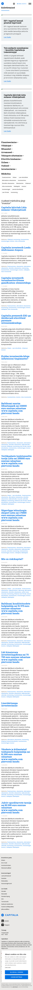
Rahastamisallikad (6, 868)
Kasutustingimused (6, 883)
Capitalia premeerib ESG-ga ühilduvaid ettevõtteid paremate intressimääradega (16, 319)
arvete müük (25, 592)
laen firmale (23, 446)
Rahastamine (19, 183)
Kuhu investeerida (7, 186)
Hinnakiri (3, 891)
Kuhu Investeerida (20, 241)
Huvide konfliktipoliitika (7, 906)
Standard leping (5, 896)
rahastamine (19, 266)
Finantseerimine (6, 177)
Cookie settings (16, 977)
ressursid (3, 446)
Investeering (14, 192)
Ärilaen (9, 348)
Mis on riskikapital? (12, 559)
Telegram (7, 925)
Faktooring (21, 590)
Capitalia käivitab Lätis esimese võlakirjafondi (14, 208)
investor (12, 241)
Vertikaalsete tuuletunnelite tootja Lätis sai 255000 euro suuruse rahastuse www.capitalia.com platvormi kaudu (16, 461)
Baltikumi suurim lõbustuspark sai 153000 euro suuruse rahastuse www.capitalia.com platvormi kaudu (14, 408)
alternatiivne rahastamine (23, 306)
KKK (2, 899)
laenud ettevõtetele (12, 741)
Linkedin (6, 921)
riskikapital (26, 270)
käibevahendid (26, 444)
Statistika (3, 878)
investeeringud (5, 241)
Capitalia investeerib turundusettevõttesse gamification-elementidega (16, 280)
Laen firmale (5, 192)
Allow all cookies (16, 972)
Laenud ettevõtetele (17, 189)
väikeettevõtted (13, 590)
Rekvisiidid (4, 894)
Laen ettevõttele (17, 348)
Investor (24, 186)
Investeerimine (25, 239)
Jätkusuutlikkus (5, 909)
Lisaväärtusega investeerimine (9, 704)
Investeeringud (6, 189)
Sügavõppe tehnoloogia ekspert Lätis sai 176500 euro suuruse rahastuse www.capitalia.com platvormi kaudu (14, 515)
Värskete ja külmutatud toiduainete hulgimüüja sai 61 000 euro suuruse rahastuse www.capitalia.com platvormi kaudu (15, 755)
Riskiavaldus (4, 881)
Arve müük (4, 863)
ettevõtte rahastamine (15, 268)
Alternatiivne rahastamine (9, 180)
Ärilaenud (24, 348)
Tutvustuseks (5, 901)
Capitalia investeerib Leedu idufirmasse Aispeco (16, 248)
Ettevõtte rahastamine (8, 183)
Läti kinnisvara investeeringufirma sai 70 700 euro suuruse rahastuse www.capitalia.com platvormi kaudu (15, 657)
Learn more (7, 967)
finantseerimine (11, 266)
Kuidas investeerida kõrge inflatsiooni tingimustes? (15, 357)
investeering (16, 239)
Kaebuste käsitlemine (7, 904)
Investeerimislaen (6, 865)
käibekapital (11, 449)
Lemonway (15, 987)
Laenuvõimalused (6, 876)
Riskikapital (17, 186)
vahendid (25, 499)
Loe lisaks (7, 37)
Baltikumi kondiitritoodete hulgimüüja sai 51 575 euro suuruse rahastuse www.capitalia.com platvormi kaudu (15, 608)
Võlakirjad (10, 239)
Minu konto (22, 4)
